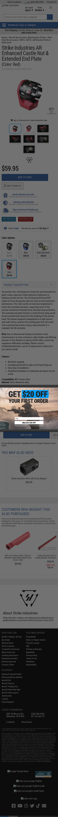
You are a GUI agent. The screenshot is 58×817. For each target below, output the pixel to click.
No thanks (29, 428)
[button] (29, 423)
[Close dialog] (2, 389)
